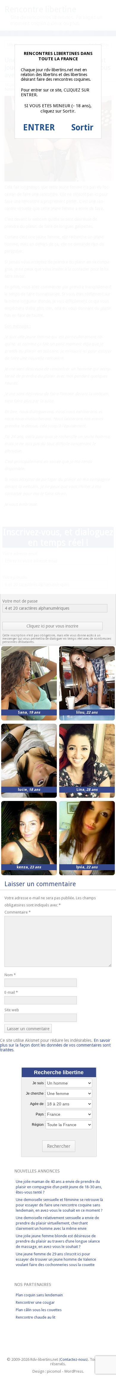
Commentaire (17, 912)
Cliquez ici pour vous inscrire (52, 626)
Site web (11, 1010)
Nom (10, 975)
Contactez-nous (73, 1359)
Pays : (41, 1114)
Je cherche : (36, 1093)
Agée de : (38, 1104)
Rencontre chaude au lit (35, 1317)
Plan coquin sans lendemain (39, 1295)
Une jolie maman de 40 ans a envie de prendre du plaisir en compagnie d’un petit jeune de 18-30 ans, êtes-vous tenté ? (59, 1186)
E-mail (11, 992)
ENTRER (39, 127)
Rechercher (58, 1146)
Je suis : (39, 1083)
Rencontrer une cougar (35, 1302)
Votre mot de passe (19, 601)
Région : (39, 1125)
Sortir (82, 127)
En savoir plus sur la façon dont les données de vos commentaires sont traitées (55, 1045)
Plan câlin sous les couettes (39, 1310)
